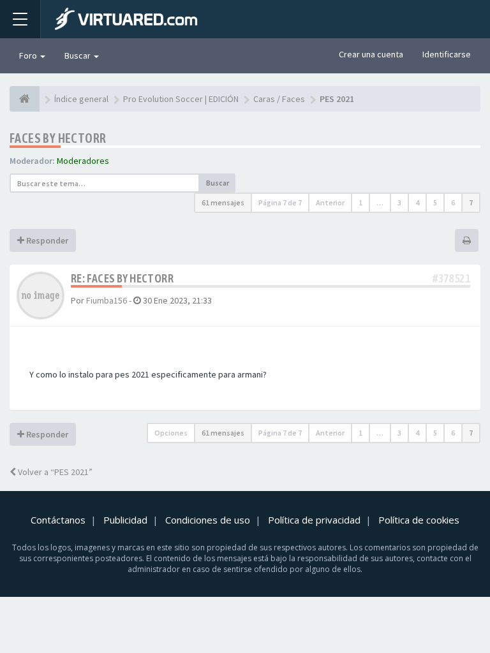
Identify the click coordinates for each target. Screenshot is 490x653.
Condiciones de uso (207, 519)
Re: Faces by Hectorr (122, 278)
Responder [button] (46, 240)
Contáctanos (58, 519)
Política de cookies (418, 519)
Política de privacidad (314, 519)
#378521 (451, 278)
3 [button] (399, 202)
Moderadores (83, 160)
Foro (29, 55)
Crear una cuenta (371, 54)
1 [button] (360, 202)
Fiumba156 (106, 300)
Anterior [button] (330, 202)
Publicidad (125, 519)
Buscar (78, 55)
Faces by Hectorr (58, 138)
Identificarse (446, 54)
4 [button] (417, 202)
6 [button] (453, 202)
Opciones (171, 432)
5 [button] (435, 202)
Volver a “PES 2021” (54, 472)
